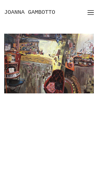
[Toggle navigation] (91, 12)
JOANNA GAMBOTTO (29, 12)
